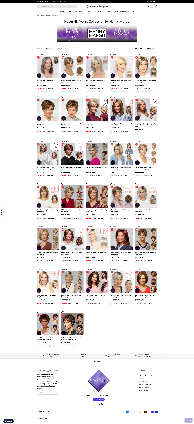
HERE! (63, 1)
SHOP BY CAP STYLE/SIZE (120, 12)
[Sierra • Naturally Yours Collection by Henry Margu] (97, 67)
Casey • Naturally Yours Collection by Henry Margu (120, 81)
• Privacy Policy (143, 390)
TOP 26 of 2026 (92, 12)
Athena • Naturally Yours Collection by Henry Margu (120, 253)
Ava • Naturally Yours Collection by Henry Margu (95, 296)
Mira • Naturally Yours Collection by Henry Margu (46, 123)
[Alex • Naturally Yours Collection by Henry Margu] (48, 67)
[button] (156, 6)
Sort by (48, 48)
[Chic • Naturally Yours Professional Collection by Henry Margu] (146, 282)
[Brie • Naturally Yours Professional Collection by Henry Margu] (146, 154)
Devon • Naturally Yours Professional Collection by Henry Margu (120, 168)
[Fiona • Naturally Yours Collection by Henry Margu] (48, 282)
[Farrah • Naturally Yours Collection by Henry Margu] (97, 239)
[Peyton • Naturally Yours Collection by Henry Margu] (48, 239)
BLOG (133, 12)
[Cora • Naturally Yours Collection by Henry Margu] (97, 109)
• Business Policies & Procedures (148, 376)
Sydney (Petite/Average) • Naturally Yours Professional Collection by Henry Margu (145, 124)
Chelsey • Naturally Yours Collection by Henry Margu (121, 123)
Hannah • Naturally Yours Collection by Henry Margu (47, 210)
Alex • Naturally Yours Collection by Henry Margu (46, 81)
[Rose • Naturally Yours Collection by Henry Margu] (72, 109)
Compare (136, 48)
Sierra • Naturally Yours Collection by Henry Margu (96, 81)
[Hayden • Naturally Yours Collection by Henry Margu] (146, 196)
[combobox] (57, 6)
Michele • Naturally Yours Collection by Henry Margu (72, 210)
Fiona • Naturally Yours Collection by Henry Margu (47, 296)
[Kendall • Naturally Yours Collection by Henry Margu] (72, 239)
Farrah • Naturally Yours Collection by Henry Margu (96, 253)
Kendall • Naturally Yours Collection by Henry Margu (71, 253)
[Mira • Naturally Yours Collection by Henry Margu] (48, 109)
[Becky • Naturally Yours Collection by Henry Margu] (121, 282)
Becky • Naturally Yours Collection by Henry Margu (120, 296)
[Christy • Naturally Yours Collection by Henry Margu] (72, 67)
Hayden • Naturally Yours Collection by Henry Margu (145, 210)
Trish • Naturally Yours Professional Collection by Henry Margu (71, 338)
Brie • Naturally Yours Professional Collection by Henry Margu (144, 168)
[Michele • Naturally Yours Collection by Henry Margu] (72, 196)
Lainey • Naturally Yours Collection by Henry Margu (145, 81)
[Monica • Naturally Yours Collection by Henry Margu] (146, 239)
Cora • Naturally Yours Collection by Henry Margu (95, 123)
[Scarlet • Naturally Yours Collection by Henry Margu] (97, 196)
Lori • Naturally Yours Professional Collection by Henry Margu (46, 338)
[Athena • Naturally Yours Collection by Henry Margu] (121, 239)
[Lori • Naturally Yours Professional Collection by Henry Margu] (48, 324)
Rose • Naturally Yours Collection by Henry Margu (71, 123)
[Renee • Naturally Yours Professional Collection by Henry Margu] (72, 154)
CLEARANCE (62, 12)
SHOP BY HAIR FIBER (104, 12)
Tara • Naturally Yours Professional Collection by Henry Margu (46, 168)
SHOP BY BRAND (79, 12)
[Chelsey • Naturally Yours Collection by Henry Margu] (121, 109)
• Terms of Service (144, 387)
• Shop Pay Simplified (145, 379)
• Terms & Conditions (145, 384)
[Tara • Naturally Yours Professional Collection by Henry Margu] (48, 154)
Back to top (97, 361)
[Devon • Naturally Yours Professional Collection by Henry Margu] (121, 154)
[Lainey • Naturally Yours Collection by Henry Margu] (146, 67)
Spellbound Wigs (43, 418)
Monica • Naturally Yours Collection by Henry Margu (145, 253)
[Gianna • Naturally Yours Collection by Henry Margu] (121, 196)
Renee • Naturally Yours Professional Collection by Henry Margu (71, 168)
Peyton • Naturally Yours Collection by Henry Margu (47, 253)
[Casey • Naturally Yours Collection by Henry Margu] (121, 67)
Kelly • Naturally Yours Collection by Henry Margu (71, 296)
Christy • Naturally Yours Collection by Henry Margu (71, 81)
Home (38, 15)
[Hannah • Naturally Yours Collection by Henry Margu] (48, 196)
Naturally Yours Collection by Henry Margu (49, 15)
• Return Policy (143, 381)
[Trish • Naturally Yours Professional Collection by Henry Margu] (72, 324)
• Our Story (142, 373)
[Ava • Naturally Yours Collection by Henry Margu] (97, 282)
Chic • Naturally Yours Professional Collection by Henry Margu (144, 296)
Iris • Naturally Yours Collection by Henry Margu (97, 168)
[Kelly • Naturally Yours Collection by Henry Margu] (72, 282)
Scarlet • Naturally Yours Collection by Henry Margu (96, 210)
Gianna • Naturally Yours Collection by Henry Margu (120, 210)
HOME (69, 12)
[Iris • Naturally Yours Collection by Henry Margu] (97, 154)
